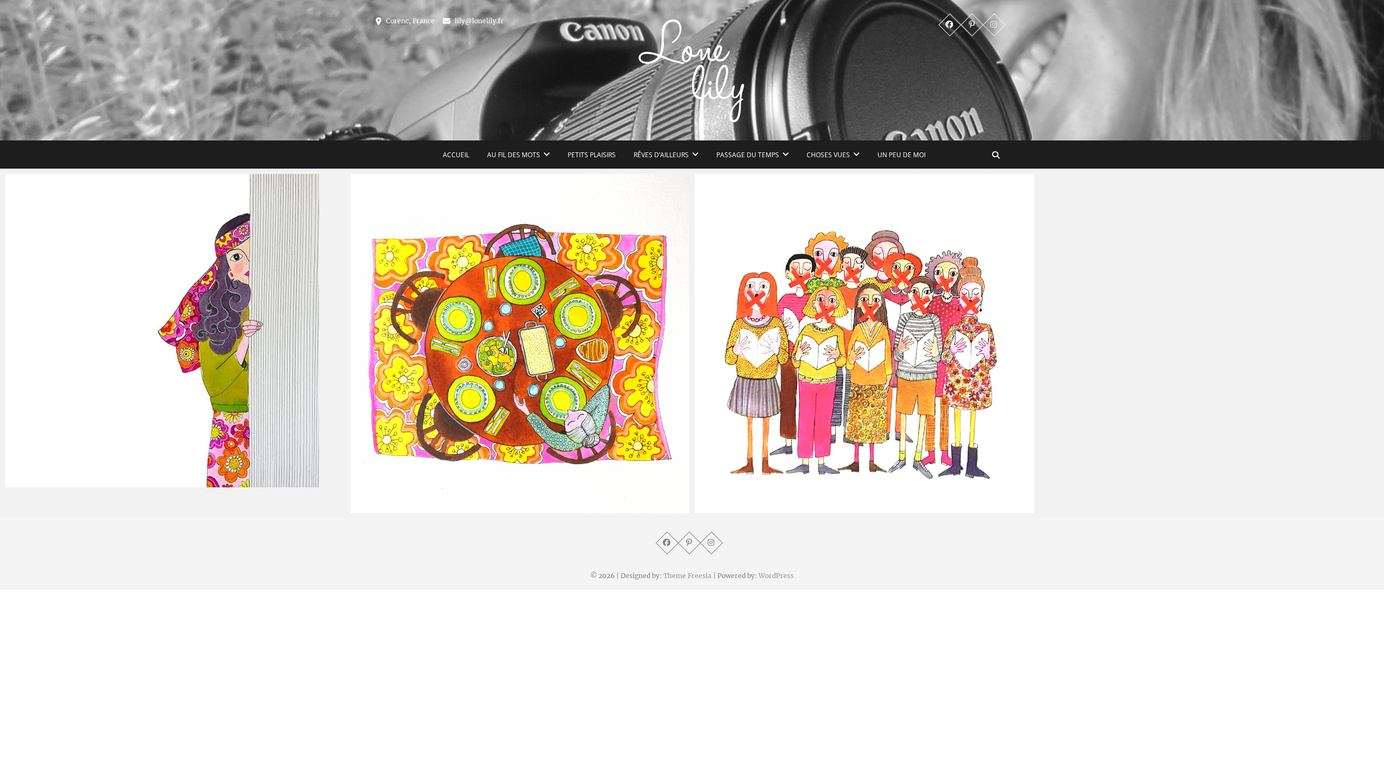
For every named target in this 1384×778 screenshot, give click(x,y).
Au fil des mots (513, 154)
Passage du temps (747, 154)
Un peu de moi (901, 154)
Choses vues (828, 154)
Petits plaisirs (592, 154)
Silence (719, 507)
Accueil (456, 154)
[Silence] (864, 343)
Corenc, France (409, 21)
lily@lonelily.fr (478, 21)
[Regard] (175, 330)
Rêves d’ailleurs (661, 154)
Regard (30, 482)
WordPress (776, 576)
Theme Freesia (687, 576)
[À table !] (520, 343)
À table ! (377, 507)
